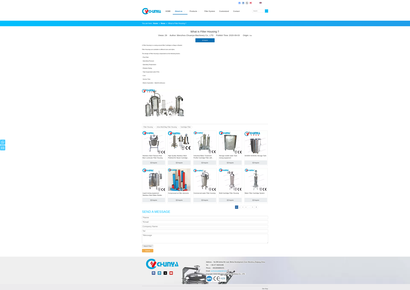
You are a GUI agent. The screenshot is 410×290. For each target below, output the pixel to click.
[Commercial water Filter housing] (205, 179)
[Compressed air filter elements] (179, 181)
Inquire (154, 163)
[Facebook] (239, 3)
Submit (147, 251)
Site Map (265, 288)
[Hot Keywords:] (266, 11)
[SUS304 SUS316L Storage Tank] (256, 142)
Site (250, 35)
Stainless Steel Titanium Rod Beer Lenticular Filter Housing (153, 157)
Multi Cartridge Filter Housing (229, 193)
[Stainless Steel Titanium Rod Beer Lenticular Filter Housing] (154, 142)
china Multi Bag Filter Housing (167, 127)
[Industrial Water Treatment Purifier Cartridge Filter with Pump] (205, 142)
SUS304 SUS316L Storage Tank (255, 156)
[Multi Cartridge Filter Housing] (230, 179)
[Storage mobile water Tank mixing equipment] (230, 142)
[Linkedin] (243, 3)
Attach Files (148, 246)
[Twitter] (247, 3)
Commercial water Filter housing (204, 193)
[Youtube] (250, 3)
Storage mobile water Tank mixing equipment (228, 157)
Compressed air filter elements (178, 193)
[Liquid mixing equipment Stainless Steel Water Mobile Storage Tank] (154, 179)
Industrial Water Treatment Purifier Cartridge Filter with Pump (203, 157)
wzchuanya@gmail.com (219, 271)
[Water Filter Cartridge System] (256, 179)
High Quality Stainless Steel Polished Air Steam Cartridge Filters (177, 157)
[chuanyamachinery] (162, 264)
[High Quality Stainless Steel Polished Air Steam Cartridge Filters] (179, 140)
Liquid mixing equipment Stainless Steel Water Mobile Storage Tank (152, 194)
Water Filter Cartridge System (255, 193)
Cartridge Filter (186, 127)
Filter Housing (148, 127)
